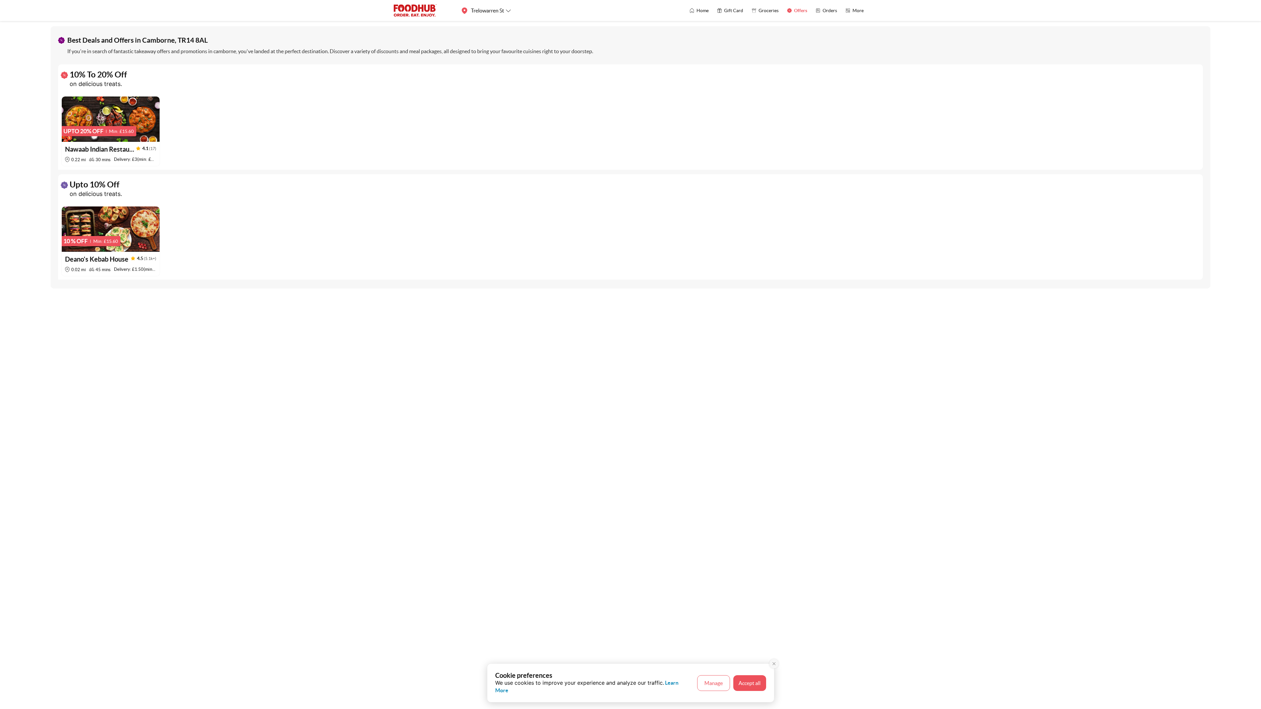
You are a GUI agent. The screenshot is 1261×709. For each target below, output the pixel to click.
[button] (110, 131)
